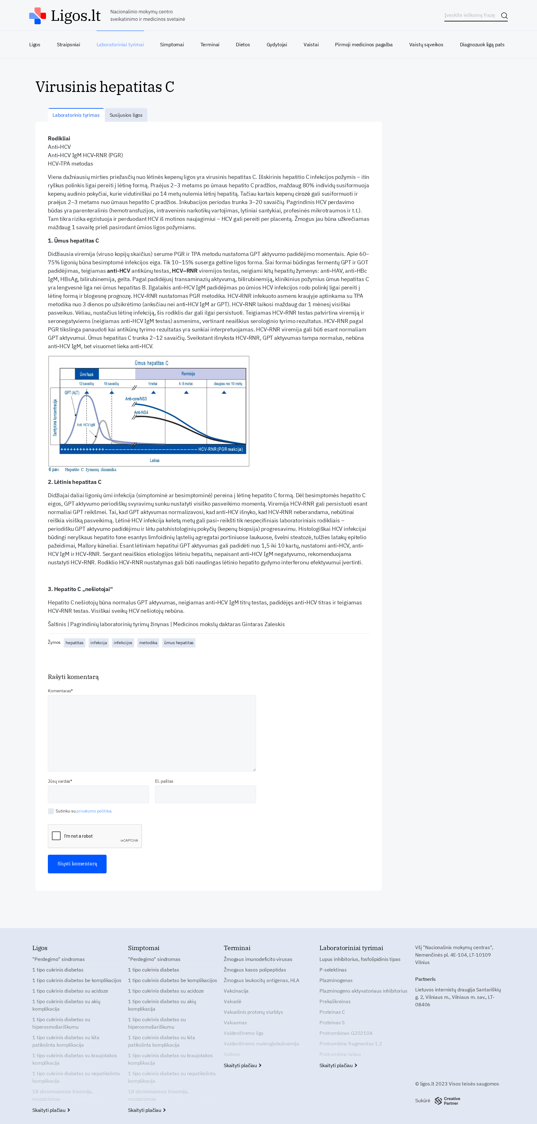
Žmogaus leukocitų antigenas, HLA (261, 980)
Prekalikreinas (335, 1001)
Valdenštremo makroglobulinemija (261, 1043)
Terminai (210, 44)
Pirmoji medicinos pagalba (364, 44)
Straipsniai (68, 44)
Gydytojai (277, 44)
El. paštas (164, 781)
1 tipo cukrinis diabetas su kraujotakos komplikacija (74, 1059)
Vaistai (311, 44)
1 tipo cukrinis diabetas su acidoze (70, 991)
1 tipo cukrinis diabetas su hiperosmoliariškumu (61, 1023)
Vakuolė (232, 1001)
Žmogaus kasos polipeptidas (255, 970)
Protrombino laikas (340, 1054)
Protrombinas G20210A (346, 1033)
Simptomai (172, 44)
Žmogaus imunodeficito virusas (258, 959)
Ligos (34, 44)
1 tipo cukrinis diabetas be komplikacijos (76, 980)
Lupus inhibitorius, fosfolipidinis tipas (360, 959)
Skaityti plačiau (49, 1110)
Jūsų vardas (59, 781)
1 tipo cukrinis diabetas (58, 970)
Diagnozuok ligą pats (482, 44)
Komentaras (59, 691)
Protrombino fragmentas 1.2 (350, 1043)
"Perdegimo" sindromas (58, 959)
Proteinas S (332, 1022)
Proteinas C (332, 1012)
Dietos (243, 44)
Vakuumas (235, 1022)
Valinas (232, 1054)
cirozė (302, 193)
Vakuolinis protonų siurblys (253, 1012)
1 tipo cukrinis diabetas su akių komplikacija (66, 1005)
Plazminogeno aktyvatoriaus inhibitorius (363, 991)
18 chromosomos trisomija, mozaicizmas (62, 1095)
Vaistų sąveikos (426, 44)
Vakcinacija (236, 991)
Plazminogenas (336, 980)
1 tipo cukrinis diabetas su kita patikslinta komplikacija (65, 1041)
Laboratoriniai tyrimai (120, 44)
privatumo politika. (94, 811)
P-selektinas (333, 970)
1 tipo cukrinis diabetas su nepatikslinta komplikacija (76, 1077)
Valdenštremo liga (244, 1033)
